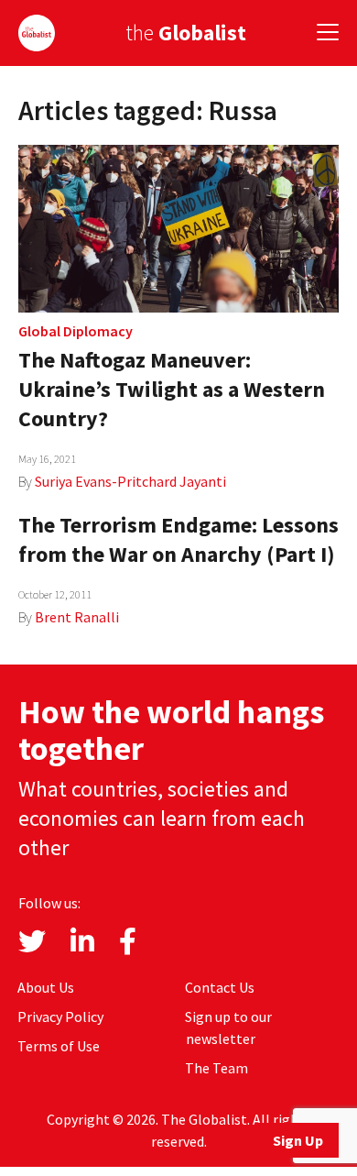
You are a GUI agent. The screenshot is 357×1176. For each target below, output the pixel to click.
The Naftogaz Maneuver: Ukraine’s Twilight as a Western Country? (171, 389)
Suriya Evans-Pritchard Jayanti (130, 481)
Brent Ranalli (77, 617)
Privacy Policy (60, 1016)
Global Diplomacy (75, 331)
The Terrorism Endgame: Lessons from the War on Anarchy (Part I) (178, 539)
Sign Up (298, 1140)
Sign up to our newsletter (228, 1027)
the (185, 32)
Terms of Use (58, 1046)
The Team (216, 1068)
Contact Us (219, 987)
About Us (45, 987)
